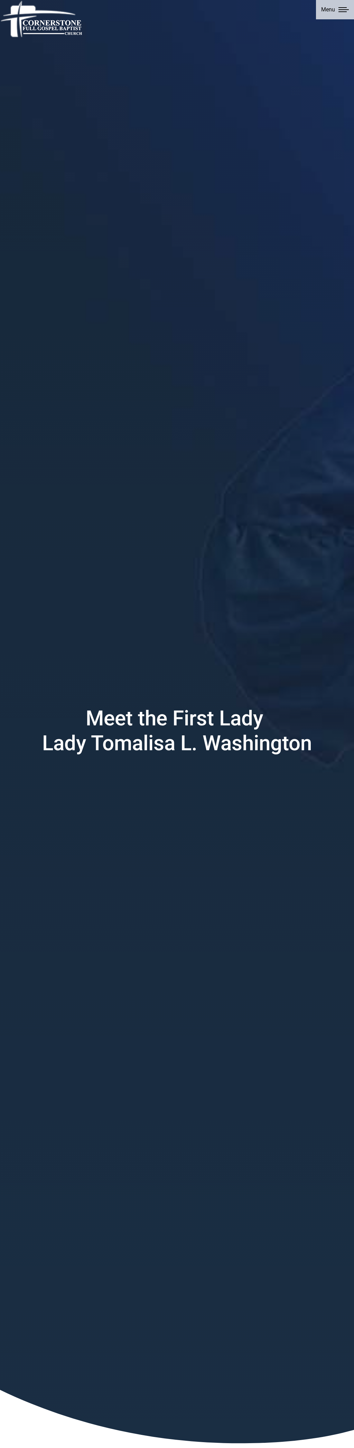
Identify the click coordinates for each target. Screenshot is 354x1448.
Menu (328, 9)
